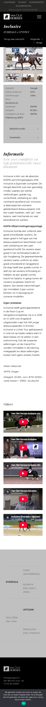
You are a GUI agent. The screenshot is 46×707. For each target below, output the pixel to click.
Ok (24, 703)
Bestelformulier (17, 129)
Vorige (39, 43)
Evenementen (36, 2)
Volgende (35, 39)
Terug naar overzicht (14, 39)
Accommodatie (23, 6)
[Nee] (43, 698)
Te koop (22, 2)
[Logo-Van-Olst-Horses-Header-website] (19, 17)
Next (38, 60)
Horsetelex (15, 137)
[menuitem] (9, 2)
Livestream (9, 2)
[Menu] (39, 17)
